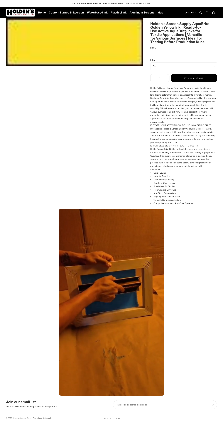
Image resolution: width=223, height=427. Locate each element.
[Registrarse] (212, 405)
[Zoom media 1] (74, 42)
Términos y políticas (111, 418)
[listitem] (160, 12)
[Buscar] (200, 12)
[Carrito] (213, 12)
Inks (152, 60)
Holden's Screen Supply (22, 418)
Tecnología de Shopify (42, 418)
